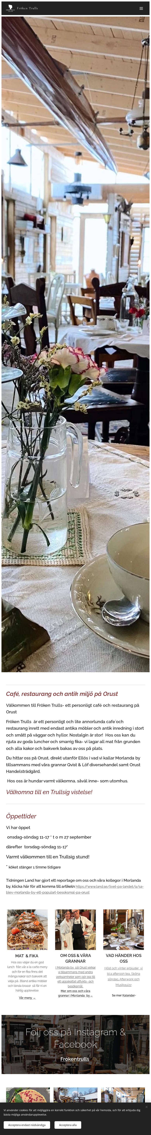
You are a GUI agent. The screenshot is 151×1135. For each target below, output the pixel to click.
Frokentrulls (74, 1059)
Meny (141, 8)
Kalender (128, 995)
